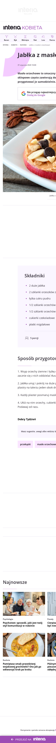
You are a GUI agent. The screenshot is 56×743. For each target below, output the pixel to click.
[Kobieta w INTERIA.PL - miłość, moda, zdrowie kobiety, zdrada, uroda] (32, 27)
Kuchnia (23, 45)
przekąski (25, 444)
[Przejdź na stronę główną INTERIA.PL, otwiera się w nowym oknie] (12, 27)
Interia (5, 45)
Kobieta (14, 45)
